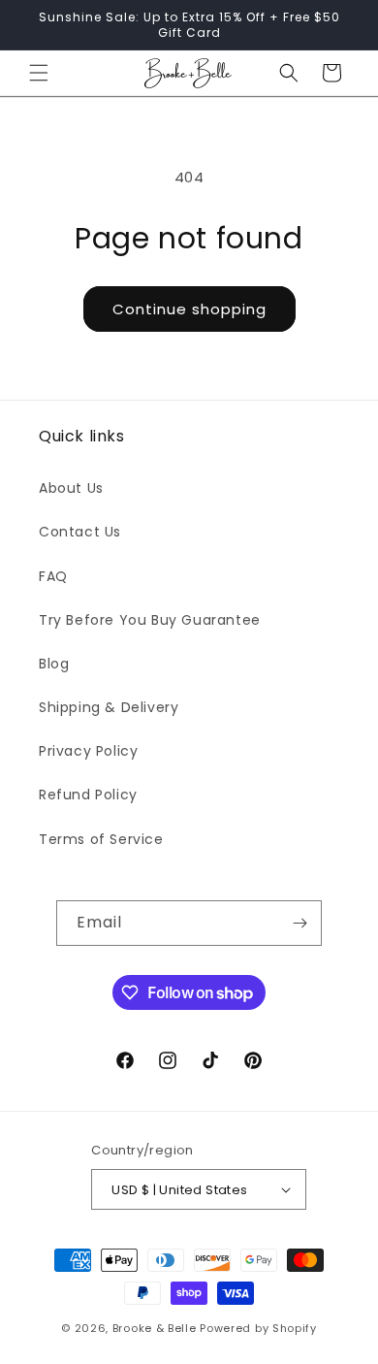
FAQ (53, 576)
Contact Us (80, 531)
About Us (71, 488)
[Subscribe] (299, 923)
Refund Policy (88, 794)
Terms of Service (101, 839)
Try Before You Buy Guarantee (150, 620)
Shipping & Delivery (108, 707)
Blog (54, 663)
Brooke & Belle (154, 1328)
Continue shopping (189, 309)
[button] (38, 72)
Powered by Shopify (258, 1328)
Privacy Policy (88, 751)
